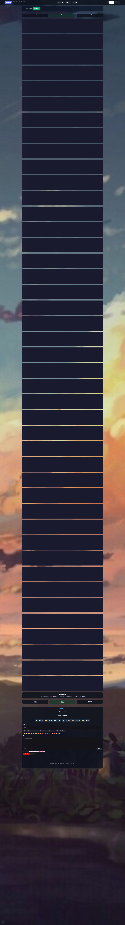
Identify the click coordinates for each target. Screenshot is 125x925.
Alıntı (41, 730)
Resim (37, 730)
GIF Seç (99, 748)
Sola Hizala (51, 730)
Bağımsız (36, 8)
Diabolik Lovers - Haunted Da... (20, 1)
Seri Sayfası (60, 2)
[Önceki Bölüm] (108, 2)
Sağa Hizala (62, 730)
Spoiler (45, 730)
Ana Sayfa (68, 2)
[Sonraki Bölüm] (116, 2)
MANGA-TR (8, 2)
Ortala (57, 730)
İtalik (29, 730)
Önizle (32, 753)
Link (33, 730)
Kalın (25, 730)
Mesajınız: (25, 735)
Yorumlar (75, 2)
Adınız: (25, 724)
